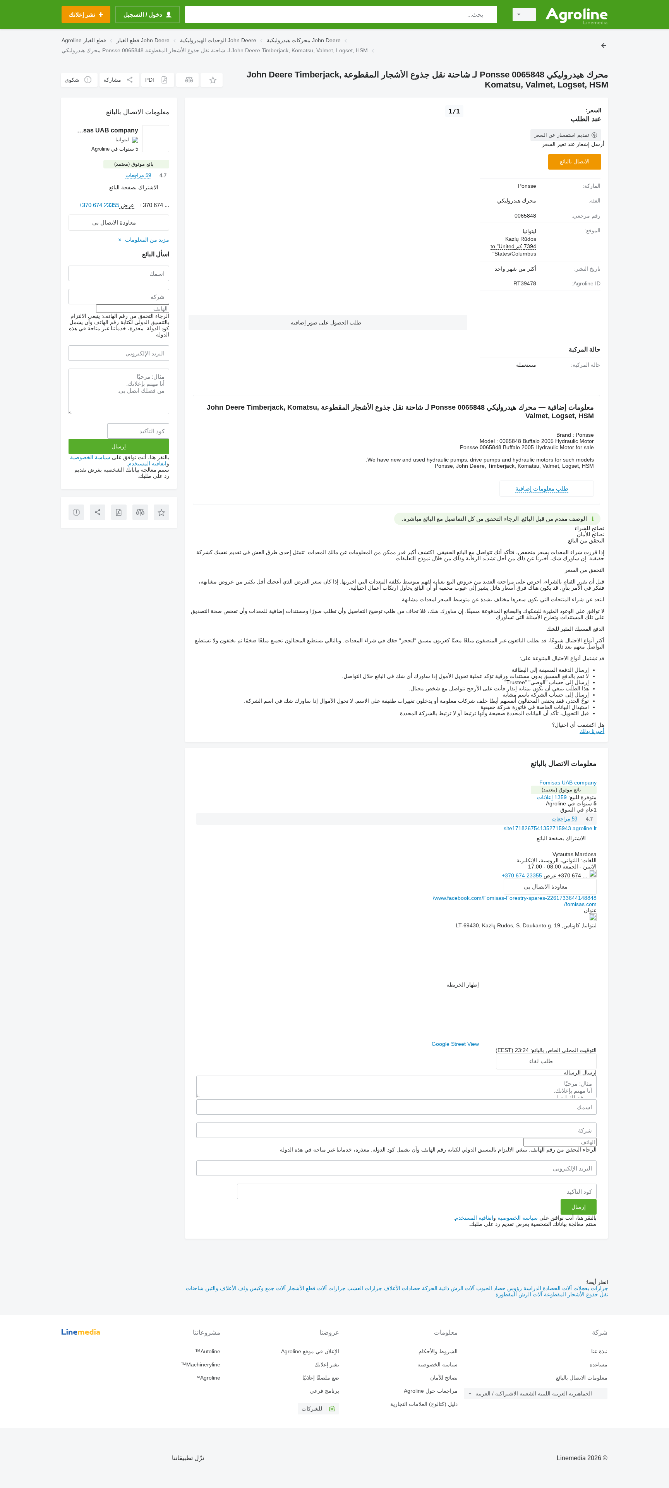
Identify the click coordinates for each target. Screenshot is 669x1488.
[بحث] (489, 14)
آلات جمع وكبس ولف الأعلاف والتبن (245, 1288)
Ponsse (527, 186)
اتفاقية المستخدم (474, 1218)
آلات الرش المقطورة (519, 1294)
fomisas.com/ (580, 904)
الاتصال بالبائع (575, 161)
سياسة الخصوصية (517, 1218)
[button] (212, 80)
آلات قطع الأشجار (306, 1288)
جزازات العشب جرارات (354, 1288)
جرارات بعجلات (590, 1288)
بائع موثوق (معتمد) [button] (561, 790)
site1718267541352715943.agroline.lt (550, 828)
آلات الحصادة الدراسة (547, 1288)
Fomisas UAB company (568, 782)
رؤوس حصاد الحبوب (498, 1288)
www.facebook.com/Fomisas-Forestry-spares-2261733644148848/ (515, 898)
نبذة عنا (599, 1351)
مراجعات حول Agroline (431, 1391)
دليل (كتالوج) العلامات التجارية (424, 1404)
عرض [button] (549, 875)
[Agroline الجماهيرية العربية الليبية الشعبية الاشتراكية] (576, 14)
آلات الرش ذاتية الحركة (447, 1288)
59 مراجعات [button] (564, 819)
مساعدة (598, 1364)
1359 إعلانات (552, 797)
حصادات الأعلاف (401, 1288)
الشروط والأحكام (438, 1351)
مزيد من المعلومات (147, 240)
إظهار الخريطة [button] (462, 985)
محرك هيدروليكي (516, 200)
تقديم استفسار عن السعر (561, 135)
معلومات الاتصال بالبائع (581, 1378)
